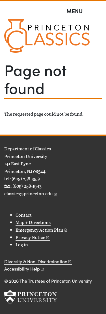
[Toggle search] (98, 11)
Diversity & (35, 261)
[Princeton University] (30, 297)
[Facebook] (7, 206)
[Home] (47, 38)
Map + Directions (33, 222)
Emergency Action (39, 230)
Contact (24, 215)
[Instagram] (16, 206)
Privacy (30, 237)
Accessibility (22, 269)
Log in (22, 244)
